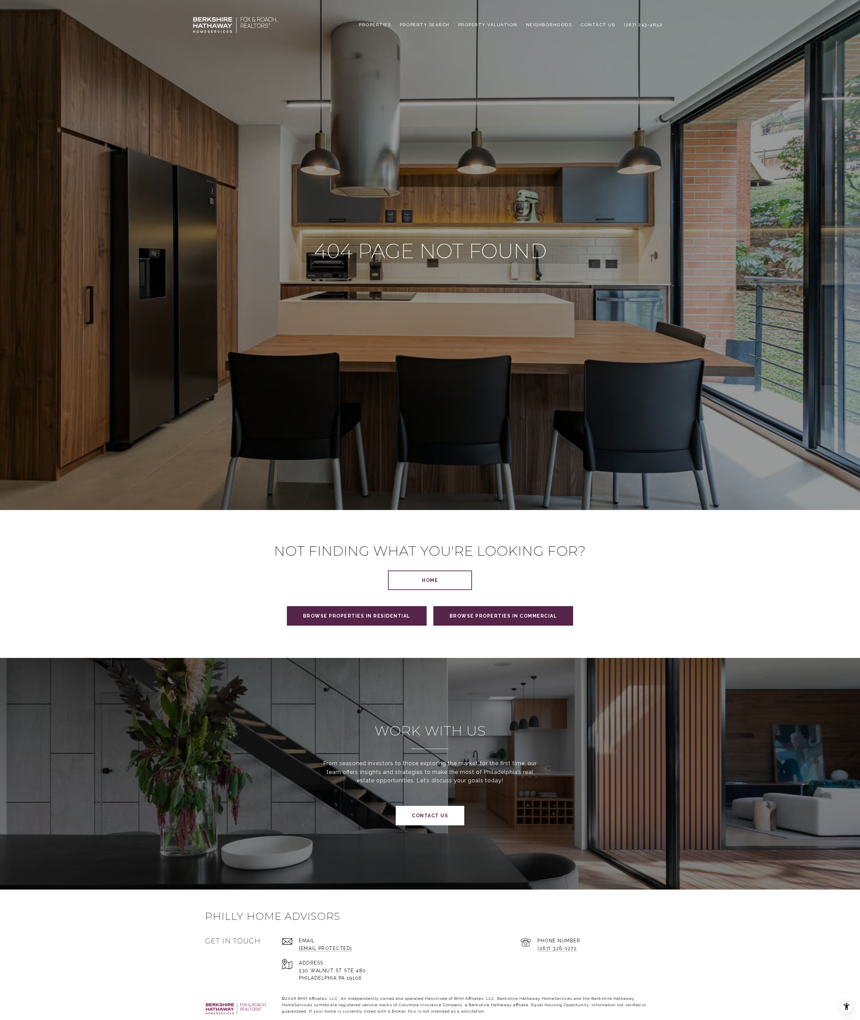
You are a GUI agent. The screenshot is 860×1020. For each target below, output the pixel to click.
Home (430, 580)
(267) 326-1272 (557, 948)
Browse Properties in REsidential (357, 616)
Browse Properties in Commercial (503, 616)
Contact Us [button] (430, 815)
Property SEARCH (424, 24)
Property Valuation (487, 24)
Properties (375, 24)
